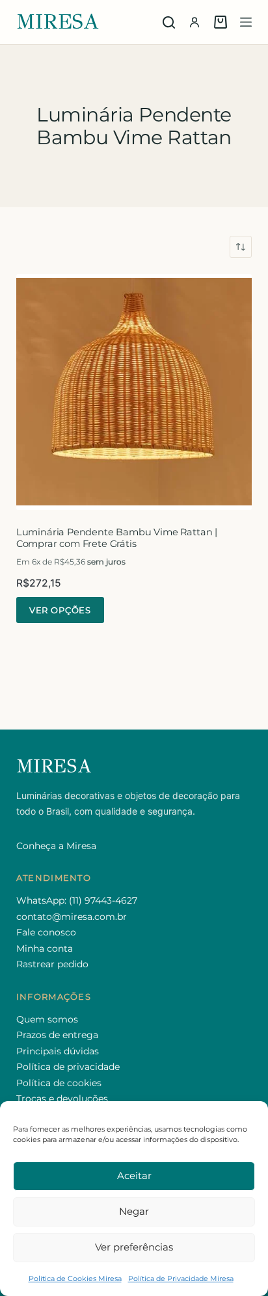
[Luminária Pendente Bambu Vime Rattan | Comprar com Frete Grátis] (134, 392)
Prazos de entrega (57, 1035)
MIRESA (58, 21)
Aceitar (134, 1175)
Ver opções (60, 610)
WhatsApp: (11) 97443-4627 (76, 900)
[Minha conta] (194, 22)
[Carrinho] (220, 22)
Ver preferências (134, 1247)
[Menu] (246, 22)
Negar (134, 1211)
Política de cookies (58, 1083)
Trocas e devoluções (62, 1098)
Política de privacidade (68, 1067)
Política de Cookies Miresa (75, 1278)
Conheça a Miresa (56, 846)
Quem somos (47, 1019)
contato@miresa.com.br (71, 916)
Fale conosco (46, 932)
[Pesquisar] (169, 22)
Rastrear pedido (52, 964)
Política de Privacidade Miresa (181, 1278)
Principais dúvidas (57, 1051)
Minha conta (44, 948)
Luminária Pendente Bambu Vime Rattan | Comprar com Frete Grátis (116, 538)
